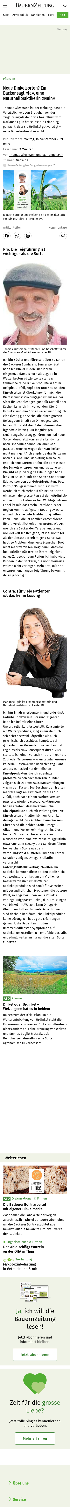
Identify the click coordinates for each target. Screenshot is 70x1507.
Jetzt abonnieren (35, 1355)
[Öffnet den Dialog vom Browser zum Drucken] (28, 235)
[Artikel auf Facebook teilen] (6, 235)
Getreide (22, 160)
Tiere (51, 15)
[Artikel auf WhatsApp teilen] (17, 235)
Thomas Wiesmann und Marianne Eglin (36, 155)
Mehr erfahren (35, 1438)
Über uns (21, 1483)
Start (6, 15)
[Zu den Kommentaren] (63, 235)
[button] (5, 6)
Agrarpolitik (20, 15)
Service (19, 1499)
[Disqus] (35, 1100)
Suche (66, 5)
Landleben (38, 15)
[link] (35, 1206)
